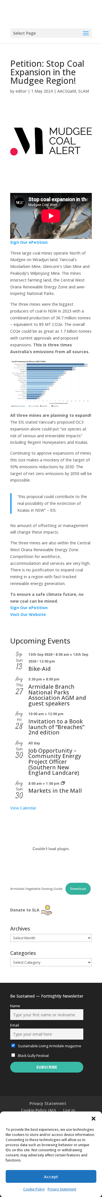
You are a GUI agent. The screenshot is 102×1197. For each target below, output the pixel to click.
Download (78, 888)
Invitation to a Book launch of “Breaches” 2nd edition (56, 726)
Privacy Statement (62, 1189)
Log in (69, 1110)
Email (14, 1025)
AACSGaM (66, 91)
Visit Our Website (28, 614)
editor (21, 91)
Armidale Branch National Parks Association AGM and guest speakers (57, 695)
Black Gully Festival (33, 1055)
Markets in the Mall (55, 790)
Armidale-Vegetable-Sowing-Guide (36, 888)
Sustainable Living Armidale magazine (49, 1046)
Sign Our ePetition (29, 242)
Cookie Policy (34, 1189)
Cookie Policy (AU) (38, 1110)
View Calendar (23, 808)
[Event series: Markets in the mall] (63, 783)
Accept (51, 1176)
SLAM (83, 91)
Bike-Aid (39, 669)
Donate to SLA (24, 910)
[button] (93, 1118)
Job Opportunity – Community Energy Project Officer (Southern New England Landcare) (54, 762)
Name (15, 1006)
